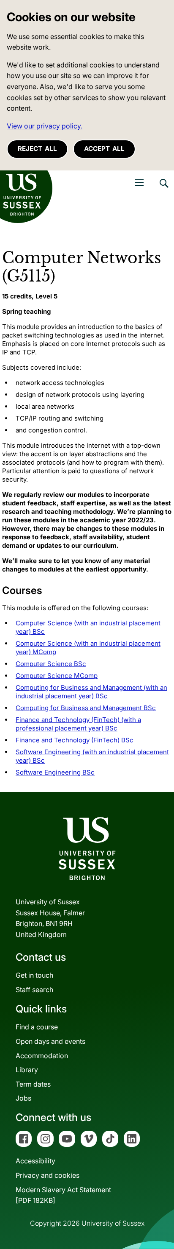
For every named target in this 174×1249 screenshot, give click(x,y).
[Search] (163, 189)
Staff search (34, 989)
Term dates (33, 1084)
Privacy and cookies (47, 1175)
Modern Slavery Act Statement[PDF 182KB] (63, 1195)
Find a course (37, 1027)
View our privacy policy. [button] (44, 126)
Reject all (37, 149)
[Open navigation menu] (139, 183)
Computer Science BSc (51, 664)
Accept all (104, 149)
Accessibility (35, 1161)
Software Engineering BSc (55, 772)
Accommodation (42, 1055)
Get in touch (34, 975)
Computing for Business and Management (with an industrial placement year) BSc (91, 691)
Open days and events (50, 1041)
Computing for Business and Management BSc (86, 708)
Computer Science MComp (57, 676)
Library (27, 1069)
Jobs (23, 1098)
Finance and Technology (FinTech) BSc (74, 740)
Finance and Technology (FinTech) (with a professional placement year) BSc (78, 724)
